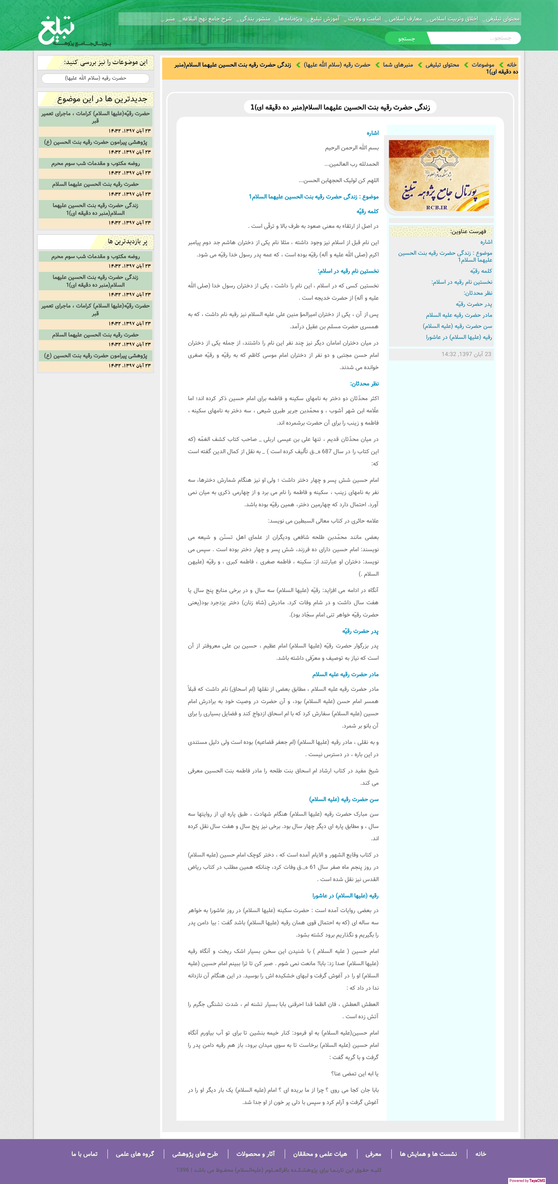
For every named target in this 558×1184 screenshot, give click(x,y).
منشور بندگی (255, 19)
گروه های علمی (135, 1154)
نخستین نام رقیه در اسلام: (461, 282)
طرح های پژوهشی (195, 1154)
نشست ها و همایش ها (428, 1154)
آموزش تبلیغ (325, 19)
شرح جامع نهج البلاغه (207, 19)
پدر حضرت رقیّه (474, 304)
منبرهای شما (398, 65)
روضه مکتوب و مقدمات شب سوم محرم (95, 163)
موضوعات (483, 65)
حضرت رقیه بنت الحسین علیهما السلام (95, 184)
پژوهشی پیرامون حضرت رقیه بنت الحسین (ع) (95, 142)
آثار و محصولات (256, 1154)
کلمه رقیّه (481, 271)
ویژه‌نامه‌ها (290, 19)
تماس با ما (84, 1154)
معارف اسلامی (405, 19)
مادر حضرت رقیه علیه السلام (459, 315)
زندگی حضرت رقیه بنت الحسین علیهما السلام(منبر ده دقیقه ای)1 (95, 209)
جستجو (406, 39)
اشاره (486, 242)
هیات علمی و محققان (320, 1154)
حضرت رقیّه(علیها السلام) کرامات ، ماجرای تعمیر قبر (95, 117)
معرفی (374, 1154)
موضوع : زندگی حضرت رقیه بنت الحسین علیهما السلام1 (445, 256)
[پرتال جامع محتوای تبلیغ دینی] (75, 30)
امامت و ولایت (364, 19)
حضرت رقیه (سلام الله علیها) (337, 65)
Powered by (527, 1181)
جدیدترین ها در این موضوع (102, 99)
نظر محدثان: (478, 293)
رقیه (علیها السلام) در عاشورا (459, 337)
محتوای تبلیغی (503, 19)
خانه (512, 65)
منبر (170, 19)
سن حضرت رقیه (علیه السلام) (457, 326)
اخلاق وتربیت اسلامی (454, 19)
